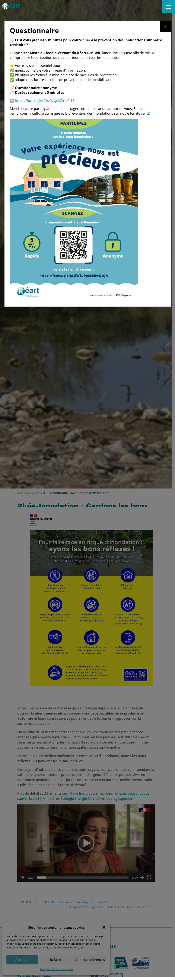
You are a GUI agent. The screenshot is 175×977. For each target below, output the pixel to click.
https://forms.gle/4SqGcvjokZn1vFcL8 (45, 100)
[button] (168, 6)
